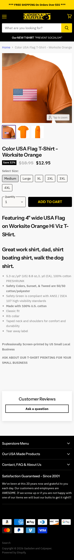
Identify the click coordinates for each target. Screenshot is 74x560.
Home (6, 47)
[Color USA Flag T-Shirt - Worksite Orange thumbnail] (8, 132)
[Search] (66, 28)
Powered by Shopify (13, 552)
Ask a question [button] (37, 409)
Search (6, 543)
